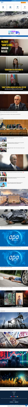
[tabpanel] (14, 20)
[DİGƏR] (26, 2)
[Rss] (17, 396)
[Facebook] (10, 396)
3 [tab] (13, 29)
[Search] (25, 0)
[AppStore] (16, 402)
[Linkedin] (16, 396)
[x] (12, 396)
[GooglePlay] (12, 402)
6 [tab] (15, 29)
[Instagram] (11, 396)
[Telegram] (15, 396)
